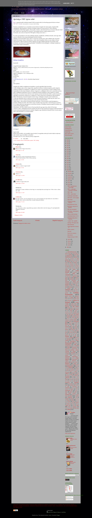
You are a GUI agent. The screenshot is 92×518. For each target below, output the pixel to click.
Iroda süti (69, 231)
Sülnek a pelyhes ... (71, 229)
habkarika (72, 305)
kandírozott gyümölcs (68, 313)
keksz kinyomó (69, 318)
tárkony (73, 387)
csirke (73, 273)
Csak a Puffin (69, 468)
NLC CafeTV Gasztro (69, 133)
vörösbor (69, 406)
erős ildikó (18, 179)
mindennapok (67, 348)
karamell (68, 315)
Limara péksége (69, 461)
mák (75, 334)
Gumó (71, 298)
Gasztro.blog (67, 131)
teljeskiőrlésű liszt (68, 390)
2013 (68, 162)
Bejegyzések (69, 497)
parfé (72, 364)
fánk (66, 287)
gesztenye (77, 296)
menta (74, 345)
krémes (66, 328)
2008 (68, 247)
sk (72, 377)
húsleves (66, 309)
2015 (68, 158)
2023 (68, 143)
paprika (31, 140)
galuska (66, 292)
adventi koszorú (68, 253)
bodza (76, 264)
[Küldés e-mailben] (23, 138)
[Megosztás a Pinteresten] (27, 138)
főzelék (66, 291)
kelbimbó (75, 318)
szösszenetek (74, 386)
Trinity (67, 400)
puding (72, 368)
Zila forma (76, 408)
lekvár (70, 330)
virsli (74, 405)
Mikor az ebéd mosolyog (72, 214)
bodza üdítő (67, 265)
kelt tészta (73, 320)
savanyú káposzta (75, 375)
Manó (71, 337)
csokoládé (67, 274)
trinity (17, 154)
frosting (76, 291)
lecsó (78, 329)
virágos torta (67, 405)
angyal (66, 258)
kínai (66, 325)
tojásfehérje (67, 394)
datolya (66, 277)
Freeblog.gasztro (68, 128)
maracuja (77, 337)
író (67, 310)
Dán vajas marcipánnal (72, 209)
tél (76, 389)
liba (65, 333)
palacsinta (75, 362)
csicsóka (66, 273)
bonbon (67, 266)
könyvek (71, 325)
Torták (22, 13)
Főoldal (16, 13)
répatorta (73, 372)
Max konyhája (69, 453)
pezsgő (66, 367)
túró (72, 400)
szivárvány (77, 385)
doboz (76, 279)
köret (76, 325)
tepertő (76, 390)
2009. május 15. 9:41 (20, 167)
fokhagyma (67, 289)
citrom (66, 269)
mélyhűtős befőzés (68, 345)
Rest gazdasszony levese (72, 204)
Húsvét (71, 309)
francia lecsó (71, 291)
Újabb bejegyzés (17, 220)
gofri (68, 297)
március (69, 241)
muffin (67, 353)
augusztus (70, 178)
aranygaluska (72, 258)
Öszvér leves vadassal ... (72, 233)
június (69, 182)
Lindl (76, 333)
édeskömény (67, 281)
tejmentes (66, 389)
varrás (73, 404)
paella (72, 362)
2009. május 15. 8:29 (20, 159)
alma (76, 256)
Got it (72, 3)
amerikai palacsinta (68, 257)
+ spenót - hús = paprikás (72, 220)
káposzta (72, 314)
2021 (68, 147)
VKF (34, 140)
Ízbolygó (76, 310)
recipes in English (73, 371)
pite (75, 367)
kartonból (73, 317)
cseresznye (75, 272)
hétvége (69, 307)
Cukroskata (18, 171)
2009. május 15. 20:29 (20, 183)
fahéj (76, 285)
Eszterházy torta (68, 285)
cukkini (74, 269)
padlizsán (67, 362)
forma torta (75, 289)
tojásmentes (73, 394)
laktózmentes (73, 329)
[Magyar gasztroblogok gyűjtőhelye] (72, 94)
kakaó (71, 311)
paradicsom (67, 364)
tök (76, 397)
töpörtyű (71, 398)
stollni (74, 381)
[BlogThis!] (24, 138)
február (69, 243)
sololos (50, 515)
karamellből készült (75, 315)
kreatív (75, 326)
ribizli (67, 374)
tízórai (71, 391)
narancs (66, 355)
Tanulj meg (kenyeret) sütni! (70, 446)
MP (78, 352)
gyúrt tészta (74, 303)
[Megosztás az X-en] (25, 138)
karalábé (77, 314)
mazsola (76, 343)
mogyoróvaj (67, 352)
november (70, 173)
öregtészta (67, 360)
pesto (77, 366)
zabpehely (75, 406)
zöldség (37, 140)
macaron (66, 334)
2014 (68, 160)
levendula (71, 332)
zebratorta (71, 408)
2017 (68, 154)
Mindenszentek (74, 348)
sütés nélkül (70, 383)
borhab (72, 266)
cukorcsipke (67, 270)
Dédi (70, 277)
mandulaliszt (67, 337)
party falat (77, 364)
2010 (68, 167)
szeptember (70, 177)
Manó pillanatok (71, 224)
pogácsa (67, 368)
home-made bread (74, 307)
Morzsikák (73, 352)
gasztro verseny (68, 296)
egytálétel (67, 284)
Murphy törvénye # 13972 (73, 236)
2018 (68, 153)
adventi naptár (74, 253)
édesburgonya (74, 280)
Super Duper (70, 199)
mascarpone (73, 341)
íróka (71, 310)
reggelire (67, 373)
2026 (68, 140)
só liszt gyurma (73, 378)
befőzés (75, 262)
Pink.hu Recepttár (68, 135)
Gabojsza (18, 164)
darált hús (75, 276)
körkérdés (67, 326)
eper (72, 284)
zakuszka (66, 408)
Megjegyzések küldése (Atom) (24, 223)
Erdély (76, 284)
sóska (70, 379)
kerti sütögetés (72, 322)
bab (78, 260)
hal (76, 305)
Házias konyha (69, 438)
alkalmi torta (69, 256)
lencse (74, 330)
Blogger (58, 515)
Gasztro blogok (68, 126)
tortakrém (70, 397)
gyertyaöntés (69, 300)
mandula (74, 336)
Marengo (75, 339)
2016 (68, 156)
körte (72, 326)
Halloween (67, 306)
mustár (72, 353)
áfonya (66, 254)
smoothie (67, 378)
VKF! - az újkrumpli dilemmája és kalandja (72, 190)
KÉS (76, 322)
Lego (67, 330)
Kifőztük (76, 324)
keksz (78, 317)
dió (73, 277)
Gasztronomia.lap (68, 130)
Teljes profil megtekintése (70, 433)
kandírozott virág (76, 313)
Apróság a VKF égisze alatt (73, 222)
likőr (73, 333)
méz (68, 347)
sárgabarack (77, 374)
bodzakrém (72, 265)
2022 (68, 145)
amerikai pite (75, 257)
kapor (68, 314)
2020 (68, 149)
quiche (77, 370)
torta (71, 395)
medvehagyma (68, 344)
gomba (72, 297)
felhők (76, 288)
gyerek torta (76, 298)
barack (66, 262)
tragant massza (76, 398)
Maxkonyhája (27, 140)
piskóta (70, 367)
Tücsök (73, 401)
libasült (69, 333)
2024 (68, 141)
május (69, 184)
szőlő (68, 386)
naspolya (74, 355)
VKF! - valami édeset (72, 194)
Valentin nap (68, 404)
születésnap (67, 387)
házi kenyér (76, 306)
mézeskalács (74, 347)
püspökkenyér (72, 370)
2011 (68, 166)
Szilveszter (72, 385)
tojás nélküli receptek (70, 393)
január (69, 244)
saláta (71, 374)
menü (77, 345)
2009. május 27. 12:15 (20, 201)
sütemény (76, 382)
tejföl (76, 387)
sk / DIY (77, 377)
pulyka (67, 370)
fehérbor (69, 288)
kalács (75, 311)
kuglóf (76, 328)
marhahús (67, 340)
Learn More (66, 3)
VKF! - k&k (70, 192)
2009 (68, 169)
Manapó (67, 336)
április (69, 239)
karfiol (68, 317)
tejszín (71, 389)
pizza (78, 367)
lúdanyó (17, 146)
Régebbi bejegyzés (58, 220)
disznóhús (71, 279)
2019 (68, 151)
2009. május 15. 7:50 (20, 150)
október (69, 175)
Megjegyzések (69, 499)
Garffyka (17, 196)
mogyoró (74, 351)
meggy (75, 344)
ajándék (70, 254)
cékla (76, 268)
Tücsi (69, 401)
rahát (66, 371)
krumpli (18, 140)
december (70, 171)
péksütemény (70, 366)
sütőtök (75, 383)
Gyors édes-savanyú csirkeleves (72, 456)
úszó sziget (68, 402)
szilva (66, 385)
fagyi (73, 285)
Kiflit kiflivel (70, 235)
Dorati (66, 280)
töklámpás (67, 398)
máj (71, 334)
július (69, 180)
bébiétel (70, 262)
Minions (66, 349)
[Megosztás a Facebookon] (26, 138)
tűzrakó (78, 401)
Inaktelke (77, 309)
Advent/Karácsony (71, 252)
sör (73, 379)
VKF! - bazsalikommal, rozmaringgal (72, 187)
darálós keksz (69, 276)
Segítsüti (67, 377)
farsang (70, 287)
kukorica (22, 140)
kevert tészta (68, 324)
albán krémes (76, 254)
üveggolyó (77, 402)
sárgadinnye (68, 375)
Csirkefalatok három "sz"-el (73, 216)
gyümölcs (67, 305)
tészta (66, 391)
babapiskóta (69, 261)
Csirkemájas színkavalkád (73, 195)
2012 (68, 164)
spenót (76, 379)
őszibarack (74, 360)
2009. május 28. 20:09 (20, 212)
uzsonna (72, 402)
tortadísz (77, 395)
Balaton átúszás (75, 261)
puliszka (77, 368)
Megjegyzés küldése (18, 215)
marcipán (69, 339)
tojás (76, 391)
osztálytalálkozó (74, 359)
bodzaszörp (77, 265)
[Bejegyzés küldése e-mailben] (21, 138)
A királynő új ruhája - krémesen (72, 202)
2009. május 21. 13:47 (20, 192)
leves (75, 332)
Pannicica (67, 363)
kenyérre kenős (68, 321)
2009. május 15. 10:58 (20, 175)
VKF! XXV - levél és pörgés (73, 197)
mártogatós (72, 340)
